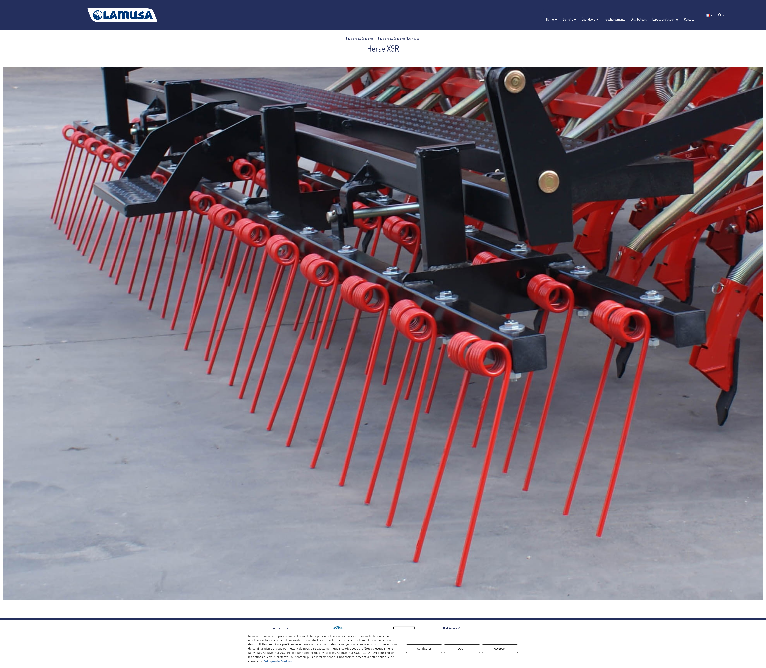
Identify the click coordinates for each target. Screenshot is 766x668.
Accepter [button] (500, 648)
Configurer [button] (424, 648)
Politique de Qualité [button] (286, 629)
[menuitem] (551, 19)
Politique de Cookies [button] (277, 661)
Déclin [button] (462, 648)
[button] (122, 15)
